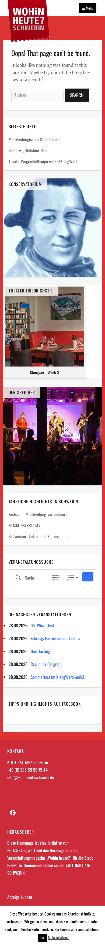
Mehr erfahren (58, 937)
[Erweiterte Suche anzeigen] (55, 577)
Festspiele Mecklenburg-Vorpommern (38, 514)
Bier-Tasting (40, 651)
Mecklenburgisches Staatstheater (35, 139)
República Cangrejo (46, 664)
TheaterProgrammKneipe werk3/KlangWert (43, 161)
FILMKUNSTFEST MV (24, 525)
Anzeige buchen (19, 897)
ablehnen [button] (92, 929)
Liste (70, 577)
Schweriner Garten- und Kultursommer (39, 536)
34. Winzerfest (42, 625)
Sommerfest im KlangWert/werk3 (57, 677)
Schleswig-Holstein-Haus (28, 150)
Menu (89, 8)
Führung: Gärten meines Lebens (55, 638)
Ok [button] (42, 938)
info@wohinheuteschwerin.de (30, 777)
